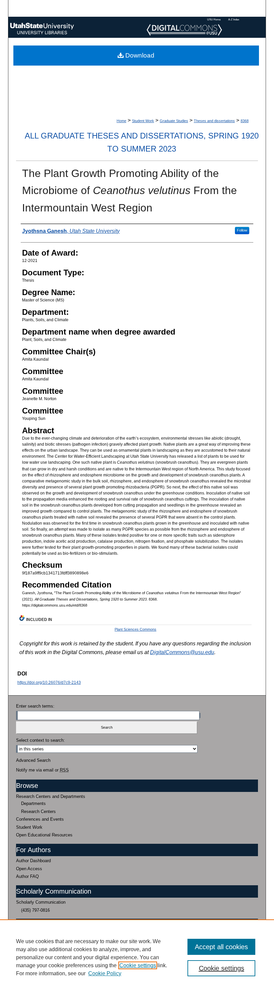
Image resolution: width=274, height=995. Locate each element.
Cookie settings (137, 965)
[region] (137, 957)
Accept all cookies (221, 947)
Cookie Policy (104, 973)
